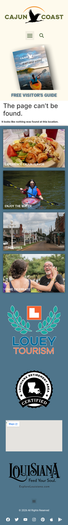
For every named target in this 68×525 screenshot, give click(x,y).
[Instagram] (34, 519)
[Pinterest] (43, 519)
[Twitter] (17, 519)
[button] (29, 35)
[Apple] (51, 519)
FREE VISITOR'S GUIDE (34, 95)
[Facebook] (8, 519)
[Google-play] (60, 519)
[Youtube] (25, 519)
